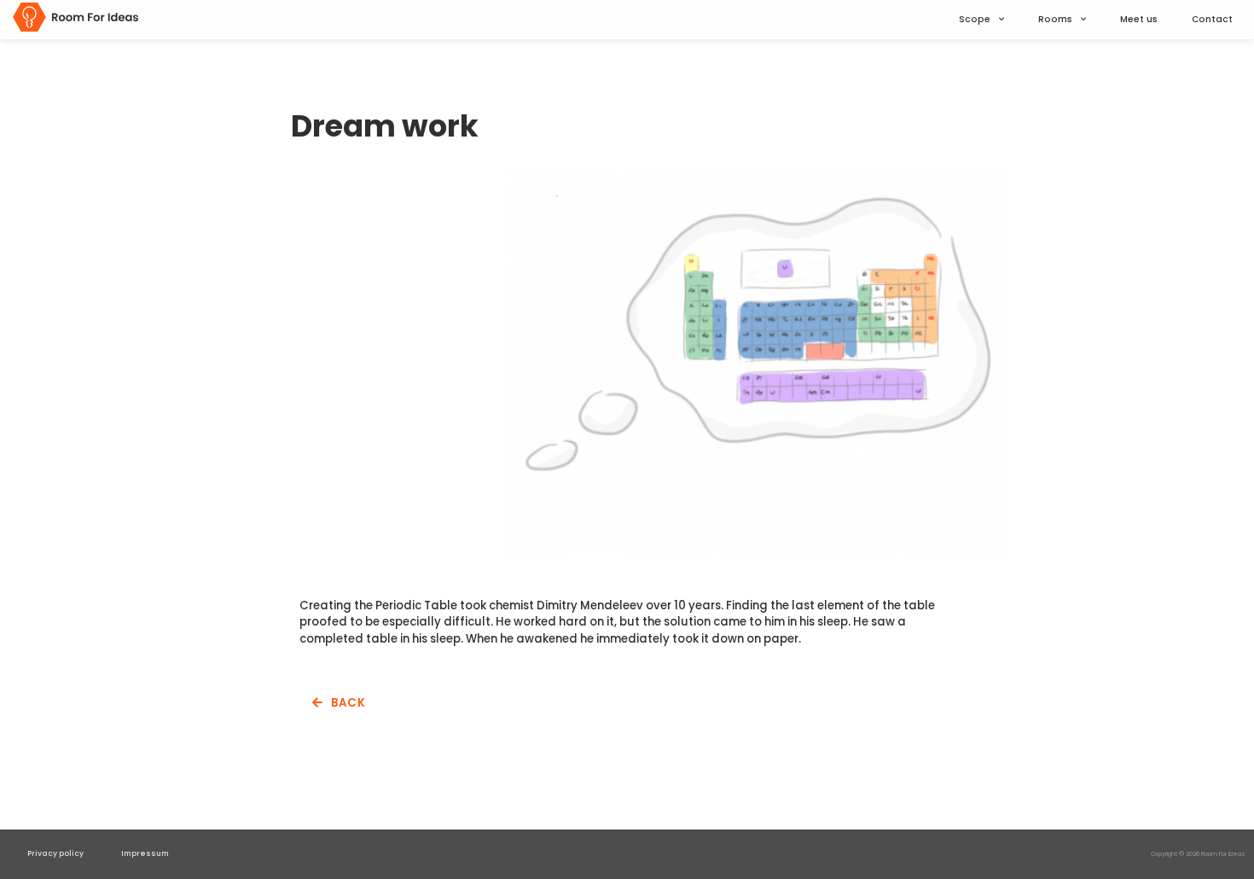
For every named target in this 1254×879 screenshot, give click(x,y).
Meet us (1139, 19)
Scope (974, 19)
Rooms (1055, 19)
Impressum (145, 853)
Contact (1212, 19)
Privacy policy (55, 853)
